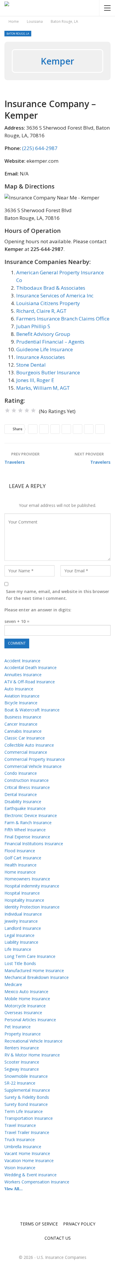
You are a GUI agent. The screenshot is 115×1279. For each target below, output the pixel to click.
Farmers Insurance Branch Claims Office (62, 318)
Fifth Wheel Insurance (25, 829)
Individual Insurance (23, 914)
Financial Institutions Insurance (33, 843)
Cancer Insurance (20, 724)
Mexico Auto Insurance (26, 991)
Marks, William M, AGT (43, 387)
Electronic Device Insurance (30, 815)
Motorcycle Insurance (25, 1006)
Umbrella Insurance (22, 1146)
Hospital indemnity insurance (31, 886)
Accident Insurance (22, 660)
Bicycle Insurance (20, 702)
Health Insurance (20, 865)
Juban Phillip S (33, 326)
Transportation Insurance (28, 1118)
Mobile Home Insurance (27, 998)
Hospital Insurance (22, 893)
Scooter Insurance (21, 1062)
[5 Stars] (33, 410)
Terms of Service (39, 1224)
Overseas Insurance (23, 1012)
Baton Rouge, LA (17, 34)
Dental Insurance (20, 794)
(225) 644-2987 (40, 148)
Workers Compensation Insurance (36, 1182)
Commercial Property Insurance (34, 759)
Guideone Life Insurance (44, 349)
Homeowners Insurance (27, 879)
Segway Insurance (21, 1069)
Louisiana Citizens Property (48, 303)
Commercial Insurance (25, 752)
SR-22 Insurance (19, 1083)
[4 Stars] (27, 410)
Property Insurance (22, 1034)
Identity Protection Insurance (32, 907)
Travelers (14, 462)
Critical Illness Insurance (27, 787)
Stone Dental (31, 364)
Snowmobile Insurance (26, 1076)
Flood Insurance (19, 850)
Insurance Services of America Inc (54, 295)
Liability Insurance (21, 942)
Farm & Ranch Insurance (28, 822)
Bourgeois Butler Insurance (48, 372)
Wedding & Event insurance (30, 1174)
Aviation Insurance (22, 696)
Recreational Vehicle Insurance (33, 1041)
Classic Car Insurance (24, 738)
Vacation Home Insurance (29, 1160)
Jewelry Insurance (21, 921)
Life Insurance (17, 949)
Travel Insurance (20, 1125)
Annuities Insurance (23, 674)
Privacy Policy (79, 1224)
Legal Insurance (19, 935)
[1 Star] (7, 410)
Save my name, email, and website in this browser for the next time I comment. (57, 595)
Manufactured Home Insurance (34, 970)
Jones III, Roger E (35, 380)
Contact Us (58, 1238)
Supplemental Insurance (27, 1090)
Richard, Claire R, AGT (41, 310)
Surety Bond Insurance (26, 1104)
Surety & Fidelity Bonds (26, 1097)
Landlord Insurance (22, 928)
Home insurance (20, 872)
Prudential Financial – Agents (50, 341)
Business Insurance (22, 717)
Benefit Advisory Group (43, 334)
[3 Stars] (20, 410)
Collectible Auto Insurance (29, 745)
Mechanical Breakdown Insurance (36, 977)
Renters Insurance (21, 1048)
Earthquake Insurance (25, 808)
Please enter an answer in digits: (37, 610)
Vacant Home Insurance (27, 1153)
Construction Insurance (26, 780)
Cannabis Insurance (23, 731)
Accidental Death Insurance (30, 667)
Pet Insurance (17, 1027)
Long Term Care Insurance (29, 956)
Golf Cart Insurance (22, 858)
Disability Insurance (22, 801)
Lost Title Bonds (20, 963)
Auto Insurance (18, 689)
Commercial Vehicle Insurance (33, 766)
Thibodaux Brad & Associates (50, 287)
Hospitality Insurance (24, 900)
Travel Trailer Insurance (26, 1132)
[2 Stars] (14, 410)
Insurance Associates (40, 357)
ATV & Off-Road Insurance (29, 681)
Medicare (13, 984)
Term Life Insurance (23, 1111)
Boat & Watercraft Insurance (32, 710)
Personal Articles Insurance (30, 1019)
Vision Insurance (19, 1167)
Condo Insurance (20, 773)
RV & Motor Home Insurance (32, 1055)
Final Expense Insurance (27, 837)
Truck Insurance (19, 1139)
